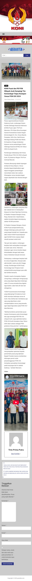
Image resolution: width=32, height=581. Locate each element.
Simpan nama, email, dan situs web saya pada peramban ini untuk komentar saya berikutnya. (8, 554)
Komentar (5, 501)
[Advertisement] (16, 16)
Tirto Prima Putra (9, 99)
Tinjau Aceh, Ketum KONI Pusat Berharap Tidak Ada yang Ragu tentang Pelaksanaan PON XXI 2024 (15, 467)
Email (4, 533)
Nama (4, 525)
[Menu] (3, 34)
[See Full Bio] (20, 453)
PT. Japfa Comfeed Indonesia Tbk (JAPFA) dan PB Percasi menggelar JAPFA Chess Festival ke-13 (15, 473)
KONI (6, 85)
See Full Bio (15, 454)
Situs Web (5, 540)
